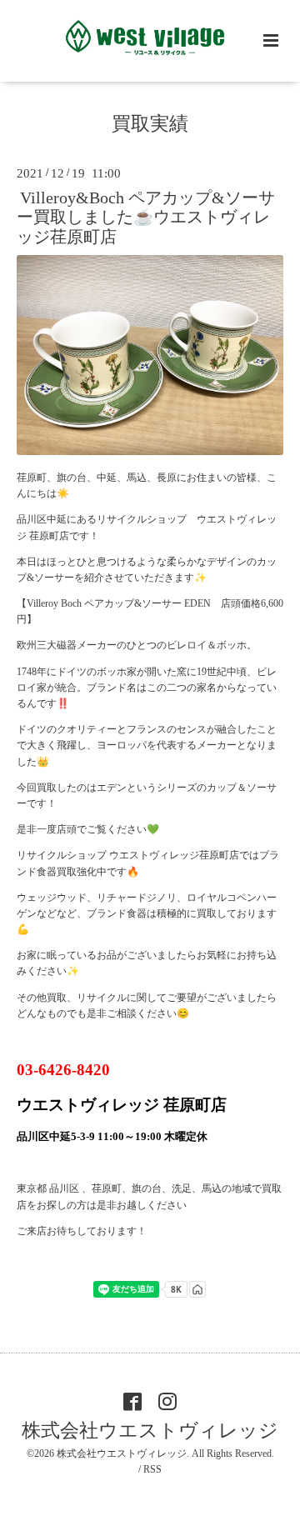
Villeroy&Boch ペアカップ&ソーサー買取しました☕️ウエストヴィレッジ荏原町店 (146, 217)
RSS (152, 1469)
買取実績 (150, 123)
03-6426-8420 (63, 1069)
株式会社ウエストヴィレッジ (150, 1430)
